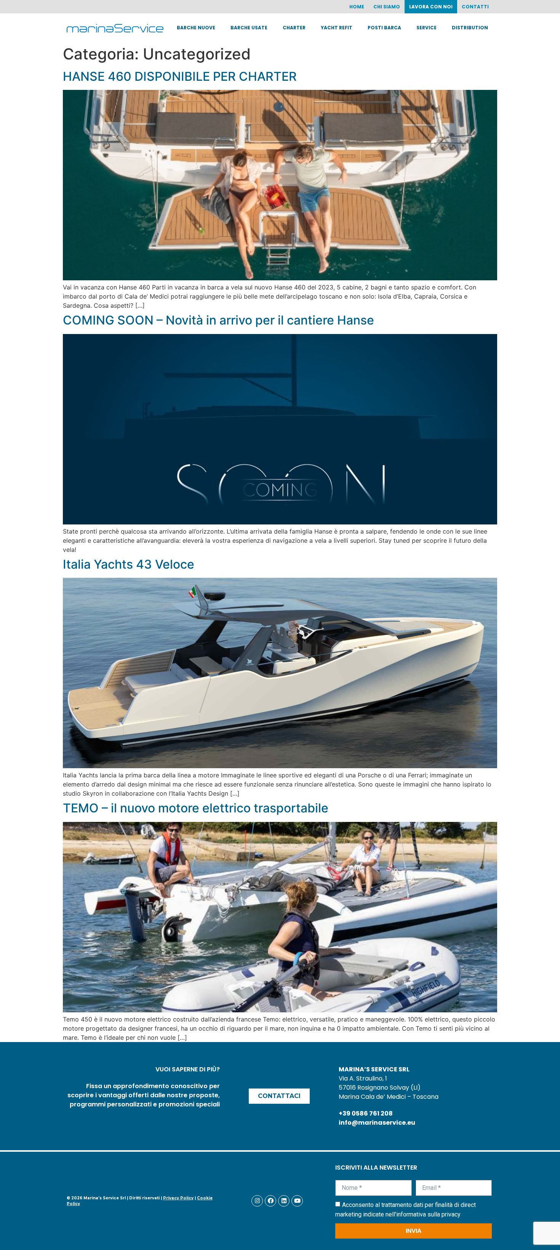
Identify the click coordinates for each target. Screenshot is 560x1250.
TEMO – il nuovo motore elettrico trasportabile (195, 808)
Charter (294, 27)
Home (356, 6)
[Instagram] (257, 1201)
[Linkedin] (284, 1201)
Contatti (475, 6)
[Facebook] (270, 1201)
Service (426, 27)
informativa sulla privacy (428, 1214)
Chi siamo (386, 6)
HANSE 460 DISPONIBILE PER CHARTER (180, 76)
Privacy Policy (178, 1198)
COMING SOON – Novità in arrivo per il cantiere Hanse (218, 320)
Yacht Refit (336, 27)
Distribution (470, 27)
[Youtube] (297, 1201)
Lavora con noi (431, 6)
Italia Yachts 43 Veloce (128, 564)
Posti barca (384, 27)
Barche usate (248, 27)
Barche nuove (196, 27)
